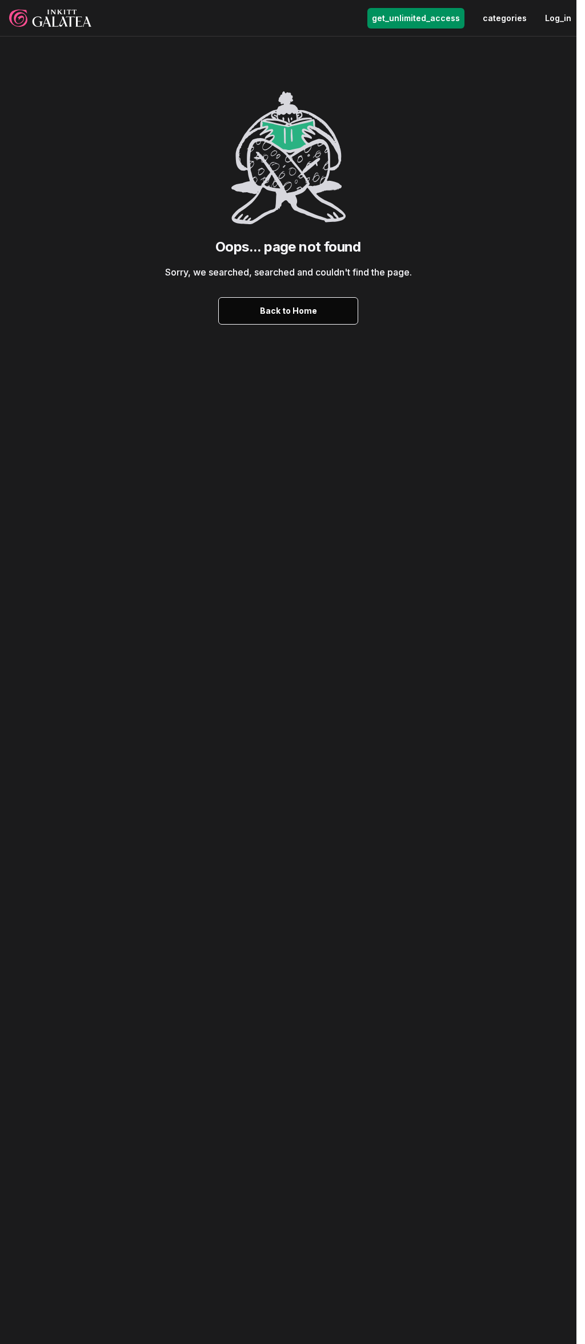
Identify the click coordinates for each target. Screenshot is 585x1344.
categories (505, 18)
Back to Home (288, 310)
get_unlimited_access (416, 18)
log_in (558, 18)
